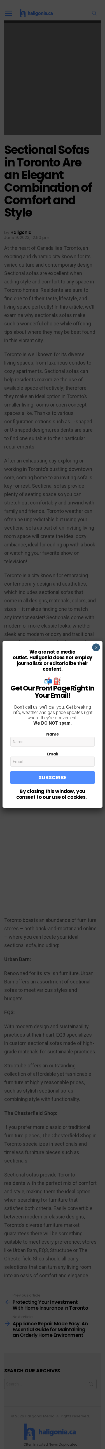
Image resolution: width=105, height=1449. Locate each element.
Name (52, 734)
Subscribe (53, 777)
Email (52, 754)
